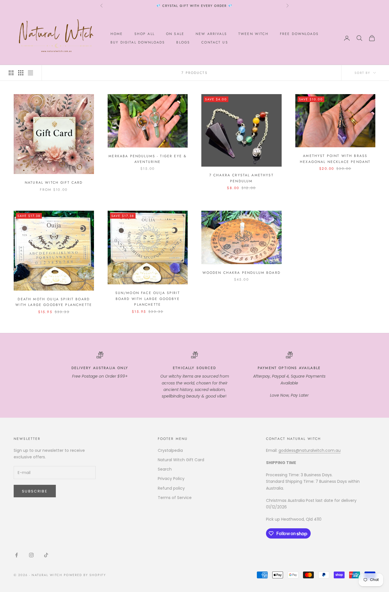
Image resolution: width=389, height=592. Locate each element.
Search (165, 469)
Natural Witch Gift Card (54, 182)
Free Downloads (299, 33)
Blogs (183, 42)
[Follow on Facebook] (16, 555)
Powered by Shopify (85, 575)
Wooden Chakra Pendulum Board (241, 272)
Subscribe (35, 491)
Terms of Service (175, 497)
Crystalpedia (170, 450)
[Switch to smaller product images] (20, 72)
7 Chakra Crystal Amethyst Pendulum (241, 178)
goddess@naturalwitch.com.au (310, 450)
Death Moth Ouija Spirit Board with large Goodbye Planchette (53, 302)
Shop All (144, 33)
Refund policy (171, 488)
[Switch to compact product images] (30, 72)
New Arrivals (211, 33)
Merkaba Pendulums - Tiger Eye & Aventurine (147, 159)
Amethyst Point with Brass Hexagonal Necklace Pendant (335, 158)
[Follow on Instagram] (31, 555)
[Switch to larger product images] (11, 72)
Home (116, 33)
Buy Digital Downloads (137, 42)
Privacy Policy (171, 478)
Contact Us (214, 42)
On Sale (175, 33)
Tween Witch (253, 33)
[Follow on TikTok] (46, 555)
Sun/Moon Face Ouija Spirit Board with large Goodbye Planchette (147, 298)
